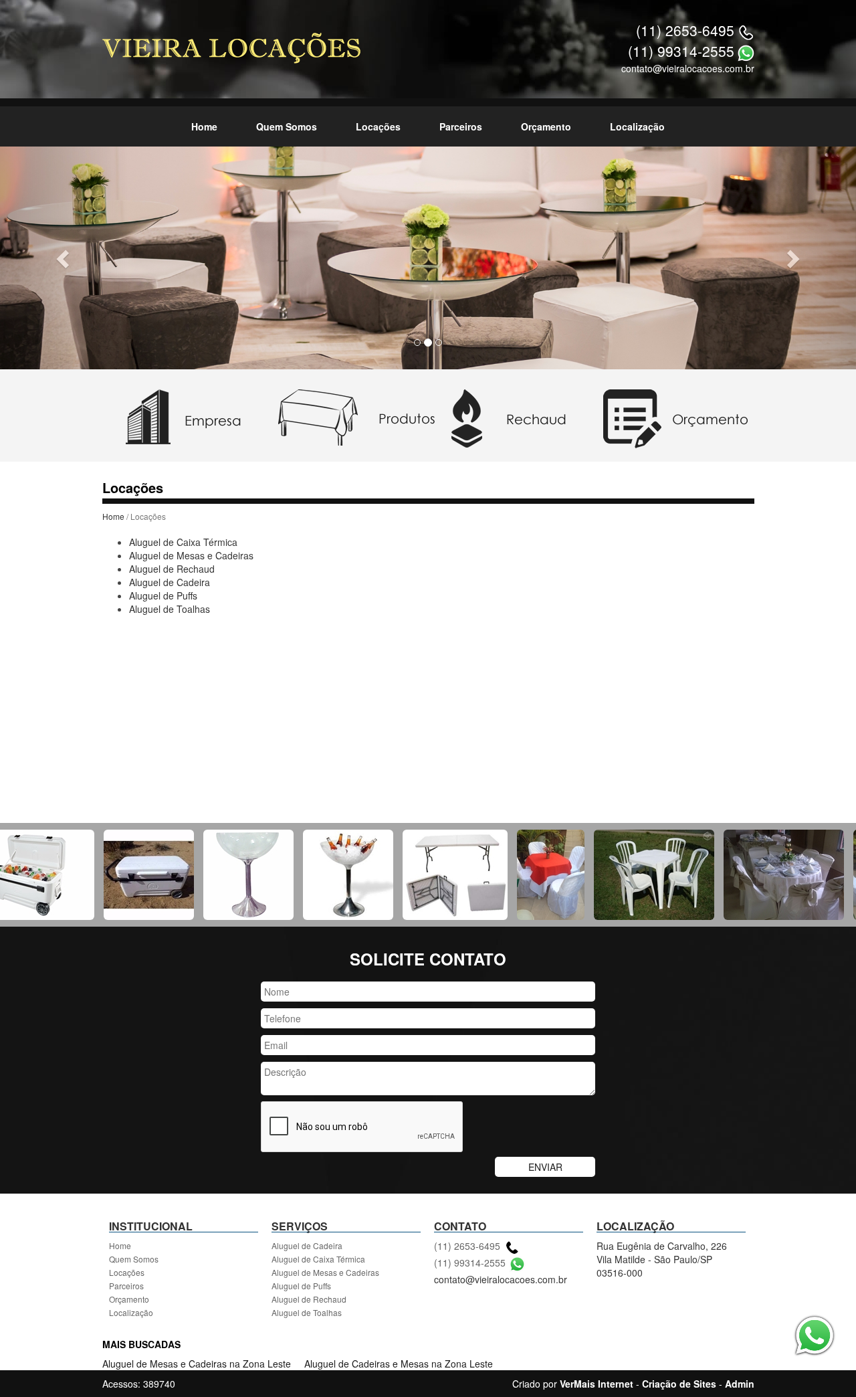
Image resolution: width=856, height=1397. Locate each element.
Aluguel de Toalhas (169, 609)
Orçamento (546, 126)
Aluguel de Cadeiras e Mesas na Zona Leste (398, 1363)
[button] (64, 258)
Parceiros (460, 126)
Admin (739, 1383)
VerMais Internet (596, 1383)
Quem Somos (286, 126)
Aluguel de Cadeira (169, 582)
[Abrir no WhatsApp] (746, 51)
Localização (637, 126)
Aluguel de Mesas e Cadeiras (191, 555)
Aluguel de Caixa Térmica (183, 542)
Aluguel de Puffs (163, 595)
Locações (378, 126)
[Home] (231, 47)
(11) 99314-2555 (681, 51)
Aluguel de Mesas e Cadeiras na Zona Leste (196, 1363)
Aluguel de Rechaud (172, 568)
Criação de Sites (679, 1383)
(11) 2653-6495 (685, 30)
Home (204, 126)
